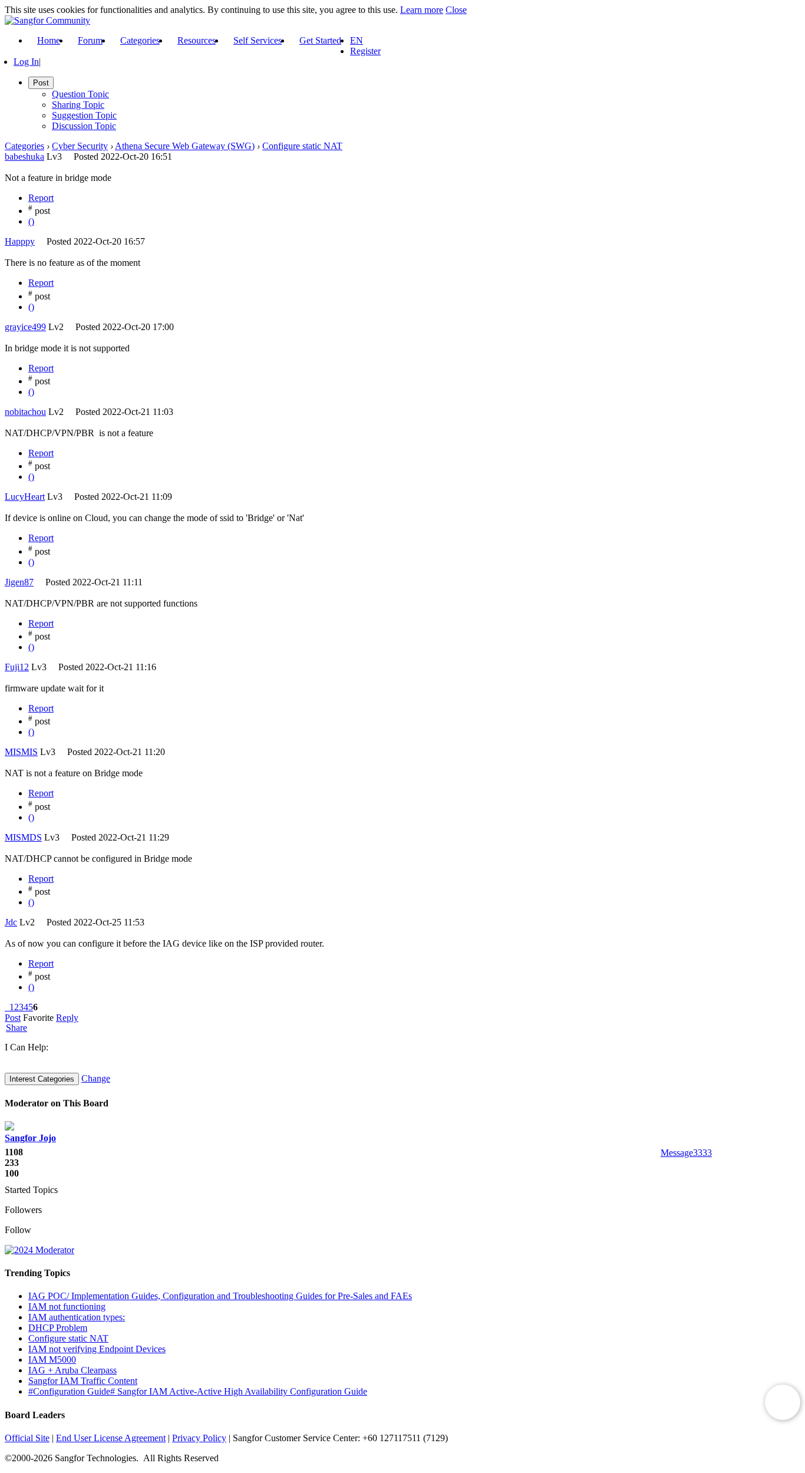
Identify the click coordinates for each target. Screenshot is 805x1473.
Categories (140, 40)
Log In (26, 62)
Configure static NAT (302, 146)
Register (365, 51)
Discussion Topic (84, 126)
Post (13, 1018)
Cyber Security (80, 146)
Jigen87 (19, 582)
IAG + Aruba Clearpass (72, 1370)
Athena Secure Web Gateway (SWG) (185, 146)
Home (48, 40)
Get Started (320, 40)
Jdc (11, 922)
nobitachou (25, 412)
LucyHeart (25, 497)
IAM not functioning (66, 1306)
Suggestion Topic (84, 115)
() (31, 221)
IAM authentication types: (76, 1317)
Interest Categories (41, 1079)
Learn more (421, 10)
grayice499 (25, 327)
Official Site (27, 1438)
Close (456, 10)
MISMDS (23, 837)
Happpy (20, 241)
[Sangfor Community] (47, 20)
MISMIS (21, 752)
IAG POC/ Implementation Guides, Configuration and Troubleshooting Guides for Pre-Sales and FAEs (220, 1296)
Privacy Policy (199, 1438)
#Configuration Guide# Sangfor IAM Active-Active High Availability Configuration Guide (197, 1391)
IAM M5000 (52, 1360)
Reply (67, 1018)
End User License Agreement (111, 1438)
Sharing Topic (78, 105)
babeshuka (24, 156)
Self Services (257, 40)
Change (95, 1078)
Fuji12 (17, 667)
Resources (196, 40)
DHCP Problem (57, 1328)
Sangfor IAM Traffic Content (82, 1381)
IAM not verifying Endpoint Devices (97, 1349)
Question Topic (80, 94)
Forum (90, 40)
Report (41, 198)
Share (16, 1028)
